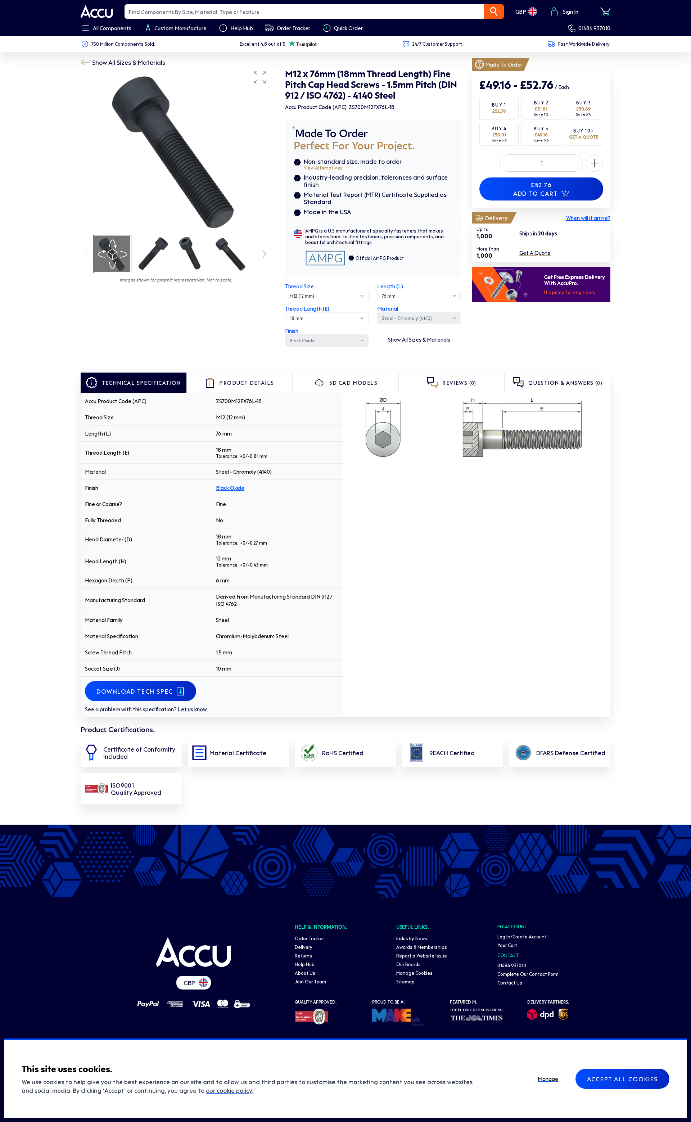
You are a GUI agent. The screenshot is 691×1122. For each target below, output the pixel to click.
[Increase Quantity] (488, 163)
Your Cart (507, 945)
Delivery (303, 947)
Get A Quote (535, 252)
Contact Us (509, 982)
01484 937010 (594, 28)
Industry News (411, 938)
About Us (305, 972)
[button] (260, 77)
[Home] (193, 952)
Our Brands (408, 964)
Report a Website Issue (421, 955)
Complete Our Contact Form (528, 974)
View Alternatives (323, 167)
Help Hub (305, 964)
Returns (303, 955)
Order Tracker (309, 938)
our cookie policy (229, 1090)
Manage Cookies (414, 972)
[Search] (494, 11)
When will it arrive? (588, 218)
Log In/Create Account (522, 936)
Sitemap (405, 981)
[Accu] (97, 11)
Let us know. (193, 709)
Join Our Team (310, 981)
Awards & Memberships (421, 947)
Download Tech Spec (134, 691)
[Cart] (605, 11)
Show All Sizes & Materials (128, 62)
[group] (176, 150)
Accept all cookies (622, 1078)
